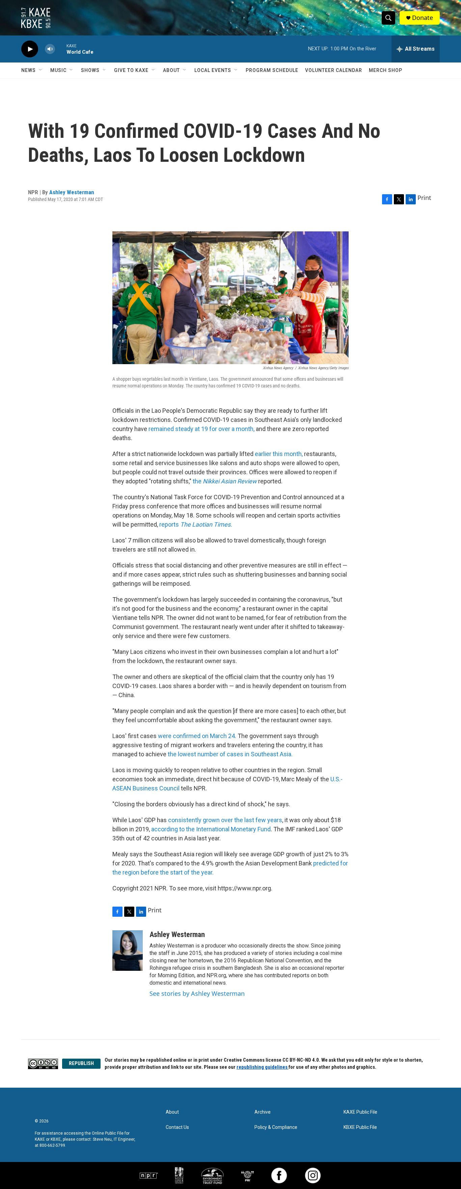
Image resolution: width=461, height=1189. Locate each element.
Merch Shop (385, 70)
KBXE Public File (360, 1127)
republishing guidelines (263, 1067)
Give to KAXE (131, 70)
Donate (422, 17)
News (28, 70)
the (225, 481)
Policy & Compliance (275, 1127)
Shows (90, 70)
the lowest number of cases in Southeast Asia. (230, 754)
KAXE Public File (360, 1112)
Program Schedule (272, 70)
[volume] (50, 49)
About (171, 70)
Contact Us (177, 1127)
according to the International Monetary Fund (211, 829)
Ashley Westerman (71, 192)
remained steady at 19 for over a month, (201, 428)
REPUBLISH (81, 1063)
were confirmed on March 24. (197, 735)
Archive (262, 1112)
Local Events (212, 70)
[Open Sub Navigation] (41, 70)
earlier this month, (279, 453)
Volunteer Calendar (333, 70)
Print (424, 198)
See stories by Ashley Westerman (197, 993)
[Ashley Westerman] (127, 950)
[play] (29, 49)
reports (195, 524)
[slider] (61, 48)
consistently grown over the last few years (225, 820)
